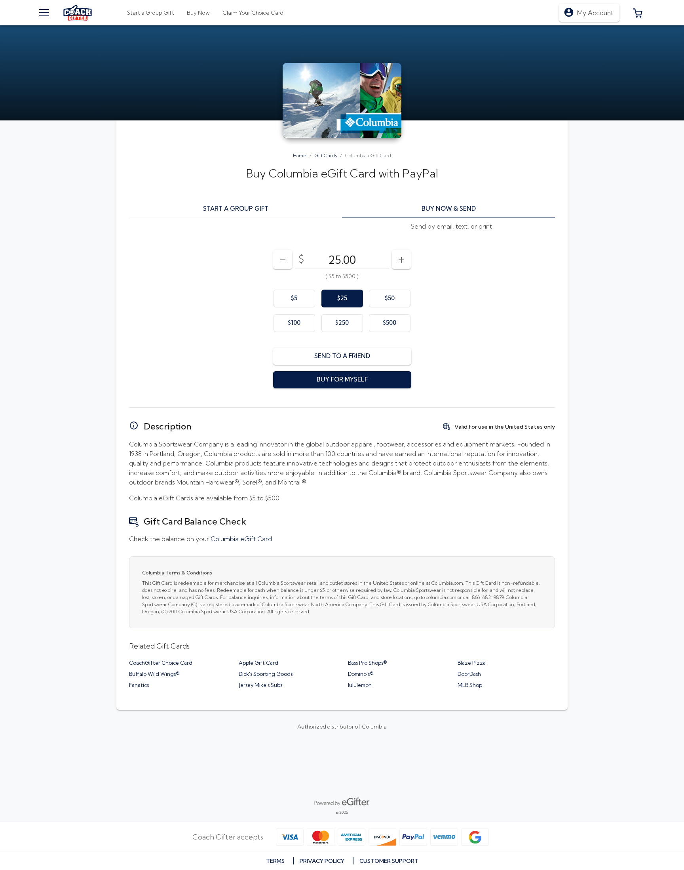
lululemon (360, 685)
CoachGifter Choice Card (160, 663)
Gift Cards (326, 155)
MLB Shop (470, 685)
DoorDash (469, 674)
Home (299, 155)
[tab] (198, 12)
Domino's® (360, 674)
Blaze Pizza (472, 663)
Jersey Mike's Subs (260, 685)
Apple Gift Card (258, 663)
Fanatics (139, 685)
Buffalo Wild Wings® (154, 674)
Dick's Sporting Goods (266, 674)
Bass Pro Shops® (367, 663)
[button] (638, 12)
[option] (294, 298)
